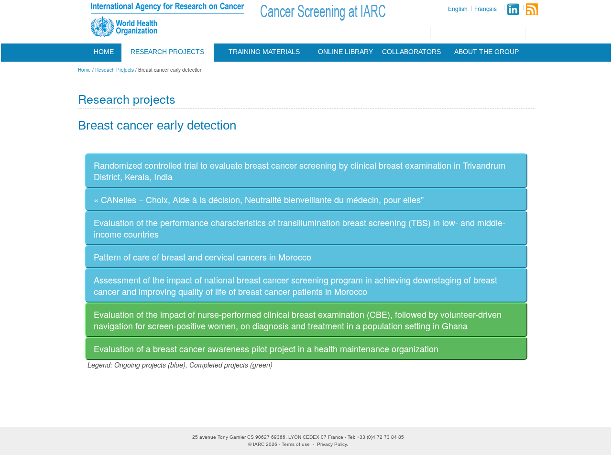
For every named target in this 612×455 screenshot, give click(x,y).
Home (104, 51)
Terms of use (296, 444)
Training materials (264, 51)
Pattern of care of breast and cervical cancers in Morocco (202, 256)
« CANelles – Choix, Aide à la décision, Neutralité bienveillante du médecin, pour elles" (259, 199)
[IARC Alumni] (513, 9)
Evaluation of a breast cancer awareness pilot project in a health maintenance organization (266, 348)
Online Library (345, 51)
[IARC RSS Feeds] (532, 9)
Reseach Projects (114, 69)
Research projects (167, 51)
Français (485, 8)
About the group (486, 51)
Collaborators (411, 51)
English (458, 8)
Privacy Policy (332, 444)
